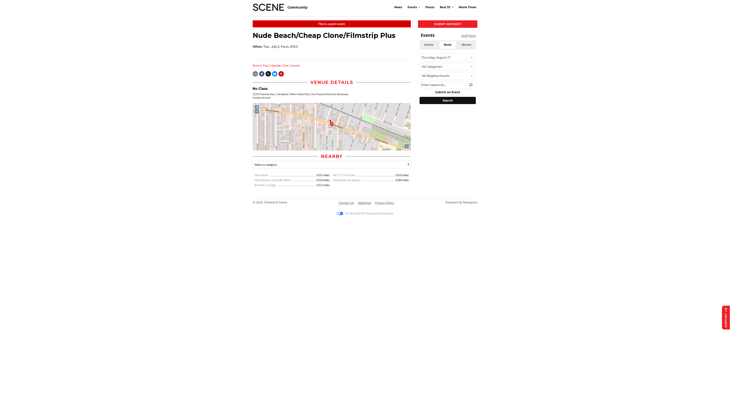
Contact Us (346, 203)
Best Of (445, 7)
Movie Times (467, 7)
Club (285, 65)
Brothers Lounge (265, 185)
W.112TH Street (344, 175)
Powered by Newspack (461, 202)
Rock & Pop (260, 65)
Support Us (725, 318)
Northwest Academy (347, 180)
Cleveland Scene (275, 202)
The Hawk (261, 175)
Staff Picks (468, 36)
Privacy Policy (384, 203)
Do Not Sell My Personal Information (369, 213)
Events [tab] (428, 45)
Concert (294, 65)
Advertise (364, 203)
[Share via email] (255, 73)
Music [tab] (448, 45)
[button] (281, 73)
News (398, 7)
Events (412, 7)
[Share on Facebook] (261, 73)
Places (429, 7)
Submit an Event (447, 24)
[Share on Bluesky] (274, 73)
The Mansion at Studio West (272, 180)
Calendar (275, 65)
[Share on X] (268, 73)
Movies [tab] (466, 45)
